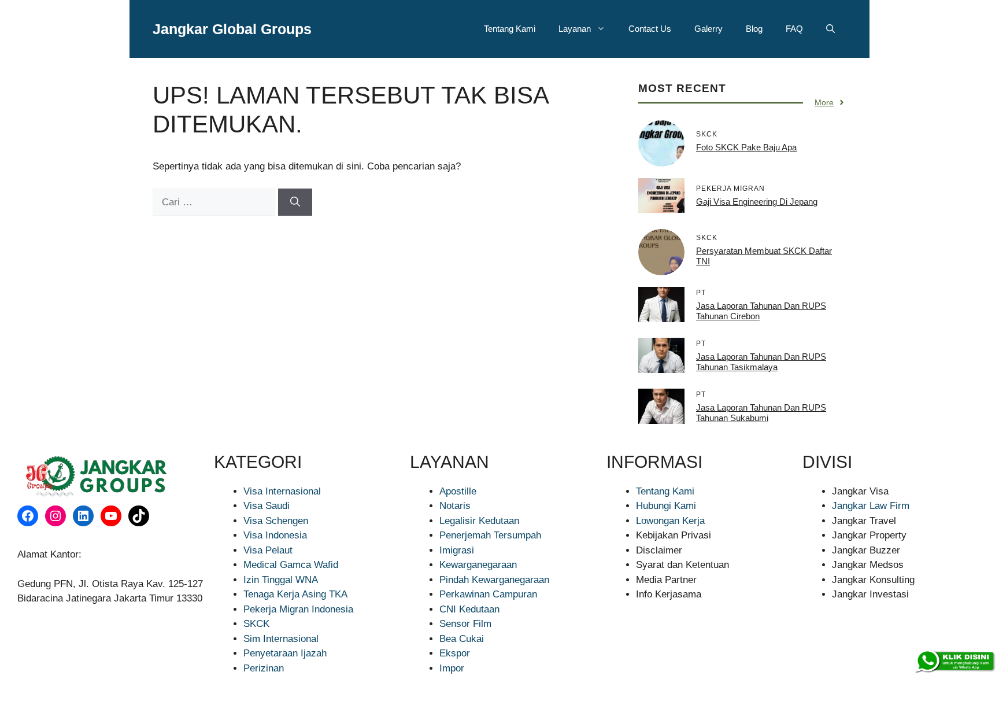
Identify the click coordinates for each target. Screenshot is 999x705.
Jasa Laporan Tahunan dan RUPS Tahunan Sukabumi (761, 413)
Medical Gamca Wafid (290, 564)
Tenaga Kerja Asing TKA (295, 594)
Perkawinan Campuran (488, 594)
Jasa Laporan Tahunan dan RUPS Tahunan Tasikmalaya (761, 362)
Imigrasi (456, 550)
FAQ (794, 29)
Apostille (457, 491)
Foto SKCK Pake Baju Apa (746, 147)
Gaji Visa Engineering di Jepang (756, 201)
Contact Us (649, 29)
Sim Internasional (281, 638)
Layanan (574, 29)
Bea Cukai (461, 638)
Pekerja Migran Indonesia (298, 609)
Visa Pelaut (268, 550)
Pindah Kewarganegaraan (494, 579)
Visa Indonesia (275, 535)
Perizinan (263, 668)
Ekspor (454, 653)
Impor (451, 668)
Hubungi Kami (666, 505)
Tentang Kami (509, 29)
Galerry (708, 29)
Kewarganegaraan (478, 564)
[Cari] (295, 202)
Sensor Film (465, 623)
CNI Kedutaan (469, 609)
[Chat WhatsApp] (954, 661)
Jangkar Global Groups (232, 29)
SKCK (256, 623)
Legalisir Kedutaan (479, 520)
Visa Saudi (266, 505)
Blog (754, 29)
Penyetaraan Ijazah (285, 653)
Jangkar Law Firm (870, 505)
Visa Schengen (275, 520)
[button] (830, 29)
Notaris (455, 505)
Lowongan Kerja (670, 520)
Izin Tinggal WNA (280, 579)
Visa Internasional (282, 491)
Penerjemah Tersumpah (490, 535)
